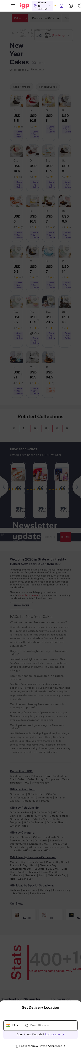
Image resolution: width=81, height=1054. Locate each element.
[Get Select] (55, 6)
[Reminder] (61, 6)
